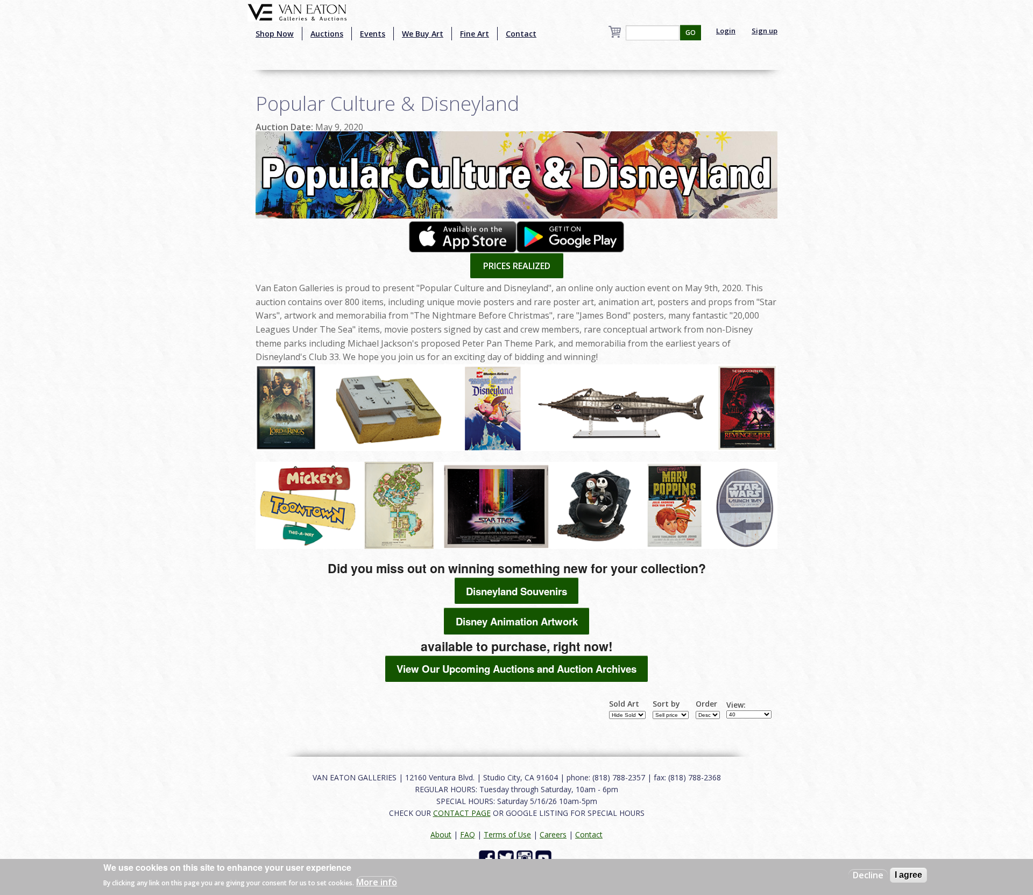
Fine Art (474, 34)
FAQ (467, 834)
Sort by (666, 704)
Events (372, 34)
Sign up (764, 31)
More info (376, 882)
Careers (553, 834)
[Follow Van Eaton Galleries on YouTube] (544, 857)
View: (736, 705)
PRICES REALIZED (516, 266)
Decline (868, 875)
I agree (908, 874)
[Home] (297, 11)
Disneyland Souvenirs (516, 591)
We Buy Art (422, 34)
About (440, 834)
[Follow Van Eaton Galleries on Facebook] (488, 857)
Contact (521, 34)
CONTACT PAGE (462, 813)
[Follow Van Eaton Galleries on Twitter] (507, 857)
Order (706, 704)
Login (725, 31)
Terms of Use (507, 834)
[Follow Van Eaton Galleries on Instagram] (525, 857)
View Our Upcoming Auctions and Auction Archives (516, 668)
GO (690, 32)
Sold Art (624, 704)
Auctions (326, 34)
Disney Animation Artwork (517, 621)
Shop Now (275, 34)
